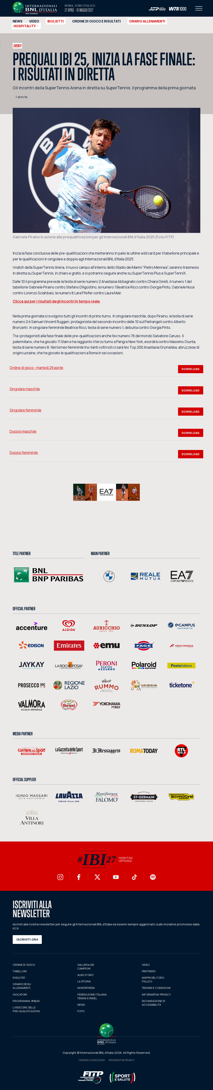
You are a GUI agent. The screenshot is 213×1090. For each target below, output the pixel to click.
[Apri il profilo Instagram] (60, 877)
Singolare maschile (25, 389)
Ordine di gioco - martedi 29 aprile (36, 367)
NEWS (17, 21)
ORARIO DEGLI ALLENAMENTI (22, 986)
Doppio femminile (24, 452)
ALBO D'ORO (85, 975)
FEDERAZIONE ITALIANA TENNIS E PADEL (92, 996)
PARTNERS (148, 971)
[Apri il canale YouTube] (116, 877)
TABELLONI (20, 971)
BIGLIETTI (55, 21)
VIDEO (34, 21)
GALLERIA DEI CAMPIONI (85, 966)
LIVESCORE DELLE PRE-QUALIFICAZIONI (26, 1009)
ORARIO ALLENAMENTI (147, 21)
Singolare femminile (25, 410)
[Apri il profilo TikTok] (134, 877)
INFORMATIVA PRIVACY (156, 994)
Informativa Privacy (122, 1060)
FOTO (81, 1011)
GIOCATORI (20, 994)
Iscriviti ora (27, 939)
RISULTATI (19, 977)
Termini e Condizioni (91, 1060)
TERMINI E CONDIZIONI (156, 988)
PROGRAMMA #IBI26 (26, 1001)
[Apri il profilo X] (97, 877)
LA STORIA (84, 981)
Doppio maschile (23, 431)
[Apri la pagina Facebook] (79, 877)
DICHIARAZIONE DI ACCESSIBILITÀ (153, 1003)
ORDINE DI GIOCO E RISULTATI (96, 21)
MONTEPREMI (86, 988)
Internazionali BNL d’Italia (35, 8)
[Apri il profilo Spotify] (153, 877)
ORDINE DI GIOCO (24, 965)
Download (191, 369)
